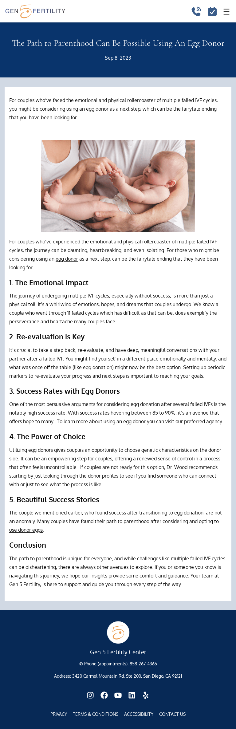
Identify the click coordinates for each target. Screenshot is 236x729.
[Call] (196, 11)
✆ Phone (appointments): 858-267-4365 (118, 663)
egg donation (97, 367)
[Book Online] (212, 12)
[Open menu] (226, 12)
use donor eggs (26, 530)
